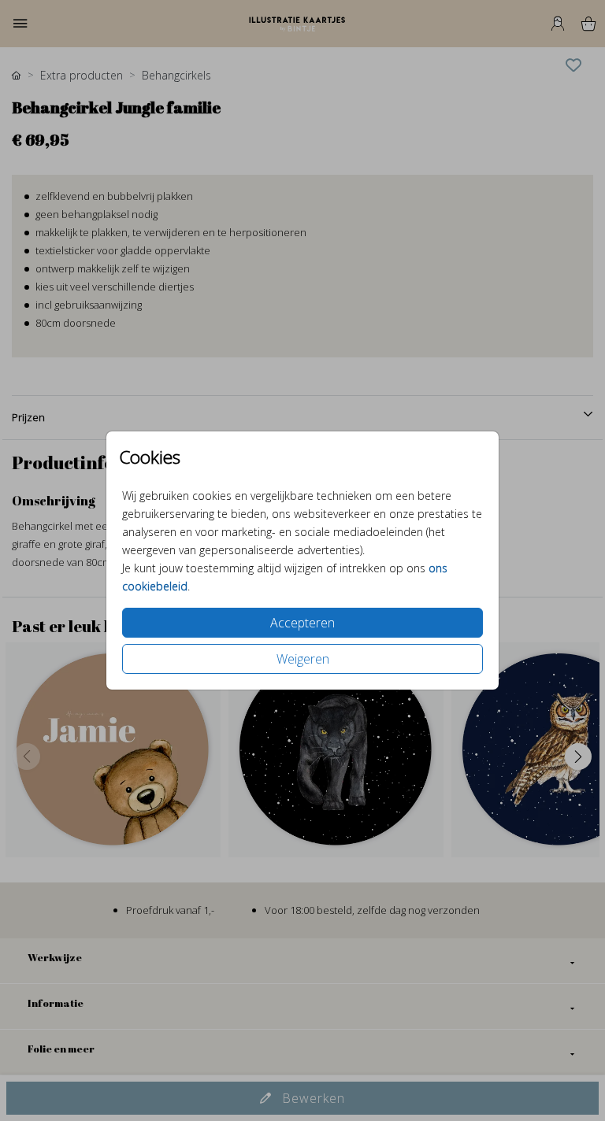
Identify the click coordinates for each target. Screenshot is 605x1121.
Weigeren (303, 659)
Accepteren (302, 622)
